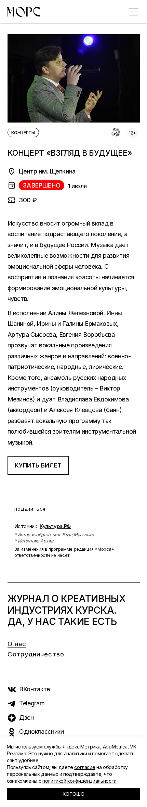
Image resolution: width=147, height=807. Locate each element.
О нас (17, 644)
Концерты (23, 132)
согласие (84, 767)
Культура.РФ (55, 526)
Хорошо (73, 794)
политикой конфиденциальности (79, 781)
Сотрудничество (36, 654)
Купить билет (38, 465)
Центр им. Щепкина (47, 171)
